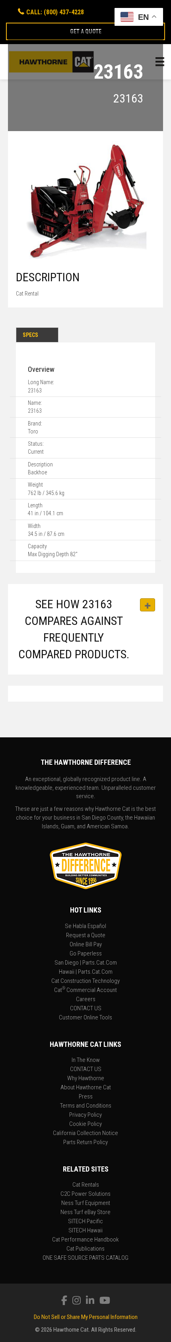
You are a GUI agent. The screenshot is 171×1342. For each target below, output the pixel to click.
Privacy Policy (85, 1115)
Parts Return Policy (85, 1142)
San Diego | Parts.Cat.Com (85, 963)
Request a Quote (85, 935)
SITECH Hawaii (85, 1231)
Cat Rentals (85, 1185)
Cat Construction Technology (85, 981)
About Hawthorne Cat (85, 1088)
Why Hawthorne (85, 1078)
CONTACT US (85, 1009)
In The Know (86, 1060)
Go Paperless (86, 954)
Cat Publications (85, 1249)
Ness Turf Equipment (85, 1203)
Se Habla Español (85, 926)
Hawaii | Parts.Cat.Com (86, 972)
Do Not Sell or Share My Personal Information (86, 1317)
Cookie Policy (85, 1124)
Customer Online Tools (85, 1018)
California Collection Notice (85, 1133)
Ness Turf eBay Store (85, 1212)
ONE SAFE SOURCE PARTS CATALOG (85, 1258)
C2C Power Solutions (85, 1194)
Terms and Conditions (85, 1106)
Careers (85, 999)
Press (86, 1097)
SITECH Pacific (85, 1221)
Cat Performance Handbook (85, 1240)
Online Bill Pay (86, 945)
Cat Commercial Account (85, 990)
